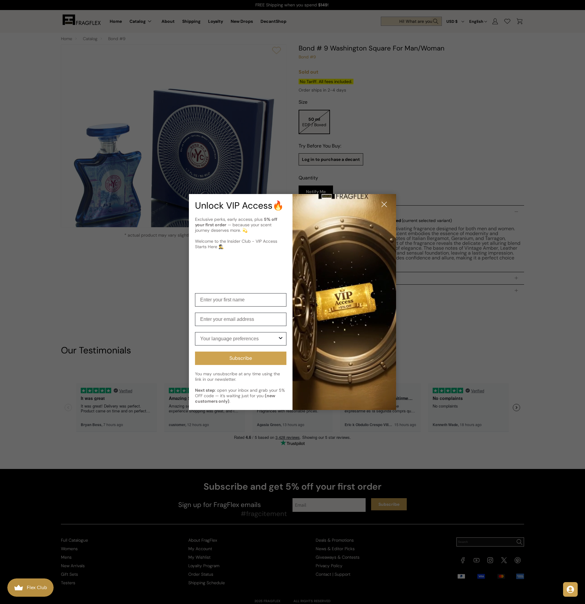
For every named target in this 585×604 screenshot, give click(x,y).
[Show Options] (281, 338)
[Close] (384, 205)
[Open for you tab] (570, 589)
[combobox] (239, 338)
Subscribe (240, 358)
